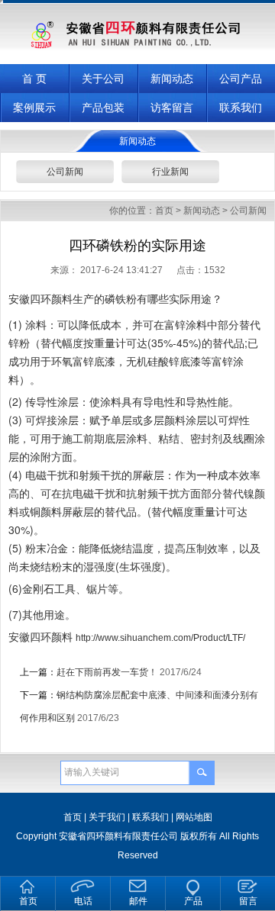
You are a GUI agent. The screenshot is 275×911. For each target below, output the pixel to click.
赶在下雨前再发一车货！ (107, 672)
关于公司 (103, 78)
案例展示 (34, 107)
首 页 (34, 78)
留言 (248, 901)
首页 (164, 210)
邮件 (138, 901)
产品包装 (103, 107)
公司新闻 (65, 171)
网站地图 (194, 817)
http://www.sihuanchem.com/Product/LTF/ (160, 638)
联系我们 (240, 107)
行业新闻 (170, 171)
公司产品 (240, 78)
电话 (83, 901)
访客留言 (171, 107)
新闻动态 (171, 78)
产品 (193, 901)
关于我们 (107, 817)
